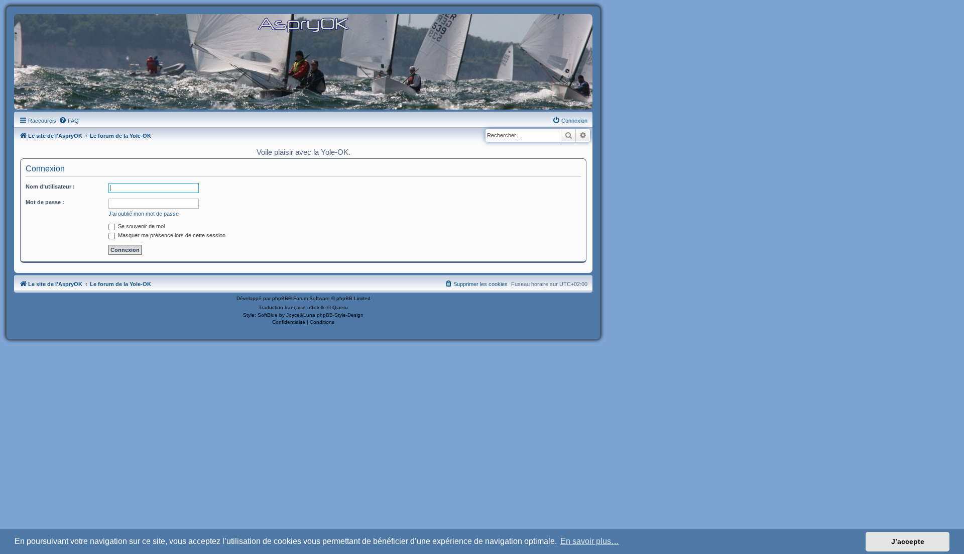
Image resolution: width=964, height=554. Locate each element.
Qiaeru (340, 307)
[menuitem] (69, 121)
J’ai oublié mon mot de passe (143, 214)
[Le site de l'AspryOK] (303, 24)
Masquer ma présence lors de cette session (170, 235)
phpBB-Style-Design (340, 315)
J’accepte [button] (907, 541)
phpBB (280, 298)
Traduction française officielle (292, 307)
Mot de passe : (45, 202)
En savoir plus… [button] (589, 541)
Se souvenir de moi (140, 226)
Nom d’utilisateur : (50, 186)
